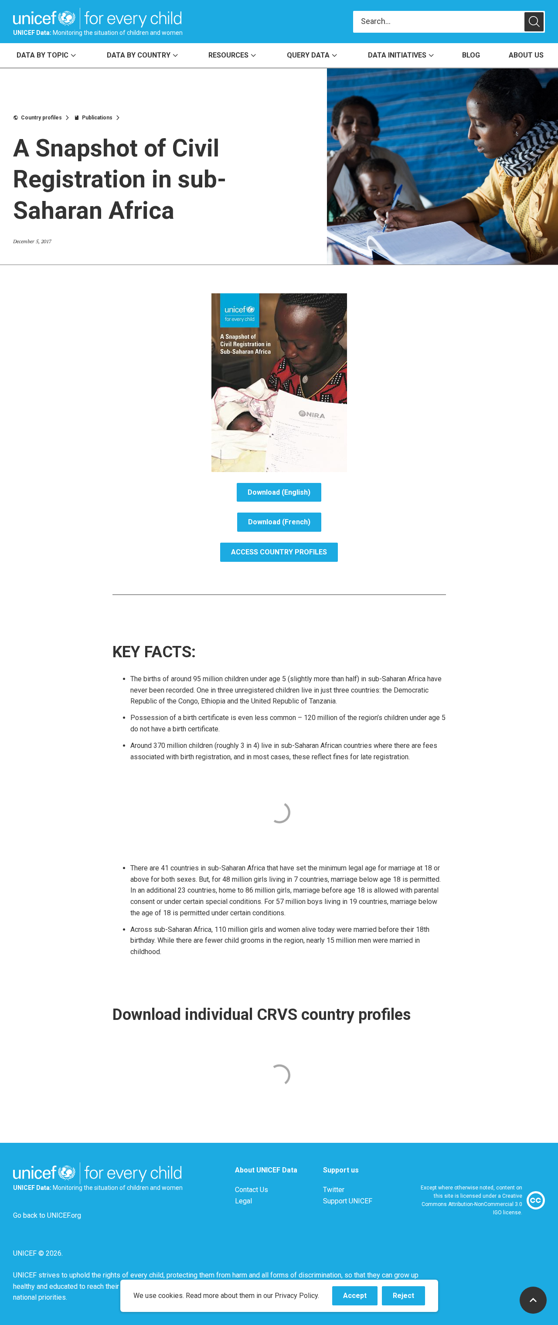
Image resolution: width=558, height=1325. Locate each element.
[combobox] (438, 21)
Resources (228, 55)
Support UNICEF (347, 1201)
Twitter (333, 1190)
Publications (97, 118)
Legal (243, 1201)
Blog (471, 55)
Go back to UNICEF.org (47, 1215)
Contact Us (251, 1190)
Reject (409, 1298)
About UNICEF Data (266, 1170)
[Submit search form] (449, 22)
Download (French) (279, 522)
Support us (341, 1170)
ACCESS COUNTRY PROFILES (279, 552)
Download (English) (279, 492)
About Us (526, 55)
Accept (360, 1298)
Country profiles (41, 118)
